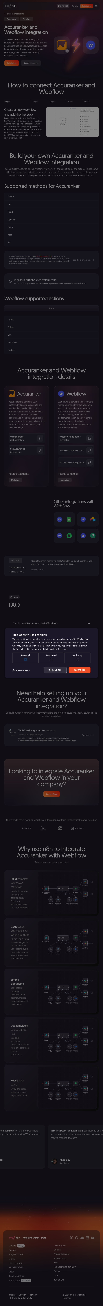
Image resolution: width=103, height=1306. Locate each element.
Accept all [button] (79, 670)
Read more (63, 649)
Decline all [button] (55, 670)
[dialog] (51, 653)
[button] (21, 670)
